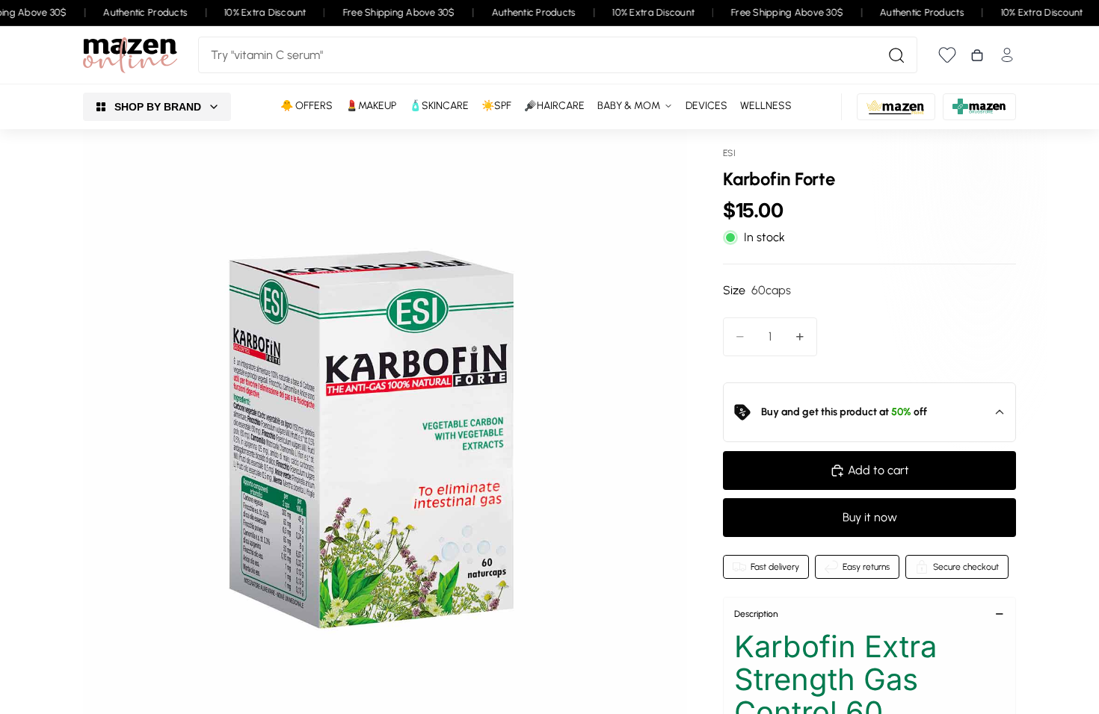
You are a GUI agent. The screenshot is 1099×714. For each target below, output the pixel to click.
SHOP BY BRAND (157, 107)
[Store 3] (979, 106)
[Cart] (977, 55)
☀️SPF (496, 105)
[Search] (896, 55)
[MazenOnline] (130, 55)
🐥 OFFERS (306, 105)
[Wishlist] (947, 55)
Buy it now (870, 517)
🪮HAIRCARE (554, 105)
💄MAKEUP (370, 105)
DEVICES (706, 105)
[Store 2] (896, 106)
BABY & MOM (628, 105)
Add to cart (878, 470)
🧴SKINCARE (439, 105)
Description (756, 614)
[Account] (1007, 55)
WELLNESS (766, 105)
